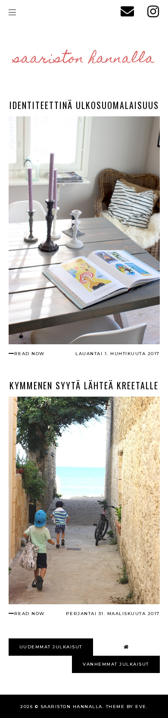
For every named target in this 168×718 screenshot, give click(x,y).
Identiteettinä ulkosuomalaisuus (84, 105)
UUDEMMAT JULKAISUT (50, 647)
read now (29, 353)
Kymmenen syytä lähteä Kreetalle (84, 385)
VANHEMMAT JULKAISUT (116, 664)
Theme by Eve (126, 706)
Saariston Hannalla (84, 59)
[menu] (12, 12)
